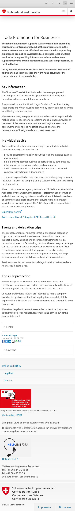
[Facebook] (3, 341)
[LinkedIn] (10, 341)
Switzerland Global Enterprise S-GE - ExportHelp (27, 217)
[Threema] (13, 341)
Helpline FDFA (10, 458)
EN (65, 3)
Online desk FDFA (12, 415)
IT (53, 3)
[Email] (19, 341)
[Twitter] (6, 341)
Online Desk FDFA (11, 365)
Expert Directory (10, 211)
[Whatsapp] (16, 341)
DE (46, 3)
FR (59, 3)
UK (71, 3)
